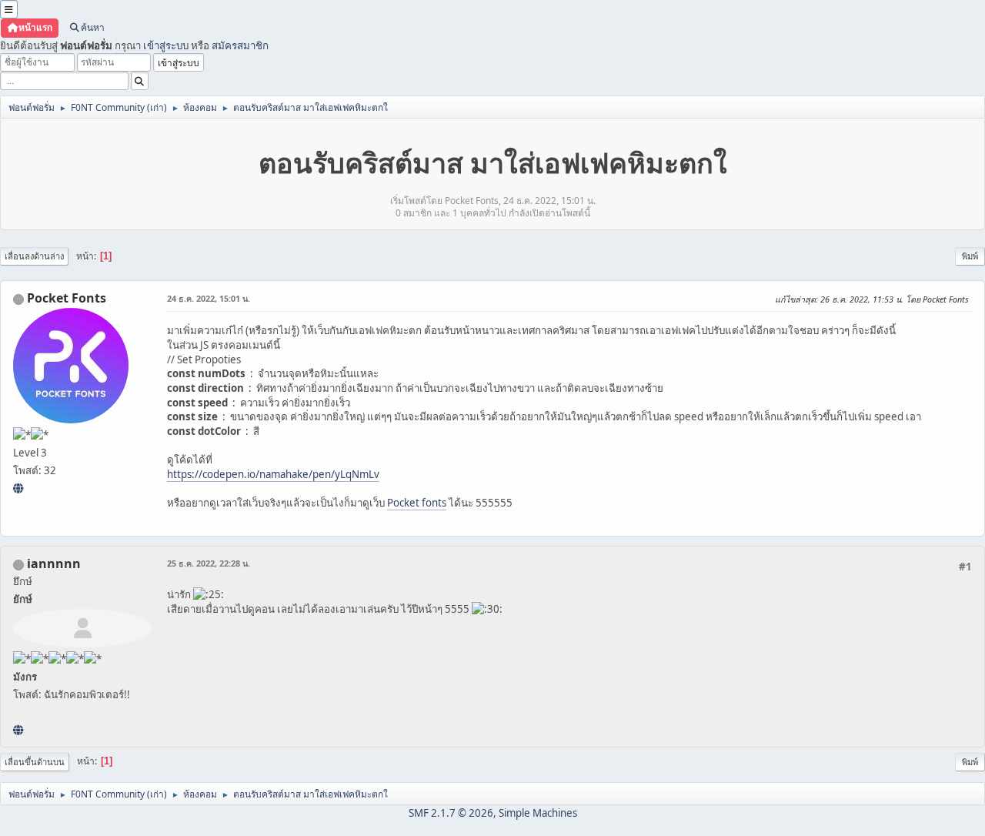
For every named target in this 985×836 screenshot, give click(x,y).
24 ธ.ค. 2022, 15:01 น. (208, 298)
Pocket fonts (416, 503)
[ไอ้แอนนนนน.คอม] (18, 730)
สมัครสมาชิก (240, 45)
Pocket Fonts (66, 297)
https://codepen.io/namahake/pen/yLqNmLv (273, 474)
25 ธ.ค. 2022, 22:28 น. (208, 563)
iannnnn (54, 563)
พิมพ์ (970, 256)
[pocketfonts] (18, 488)
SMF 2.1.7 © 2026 (451, 813)
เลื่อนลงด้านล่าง (34, 256)
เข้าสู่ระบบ (166, 45)
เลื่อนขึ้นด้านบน (35, 761)
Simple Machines (538, 813)
